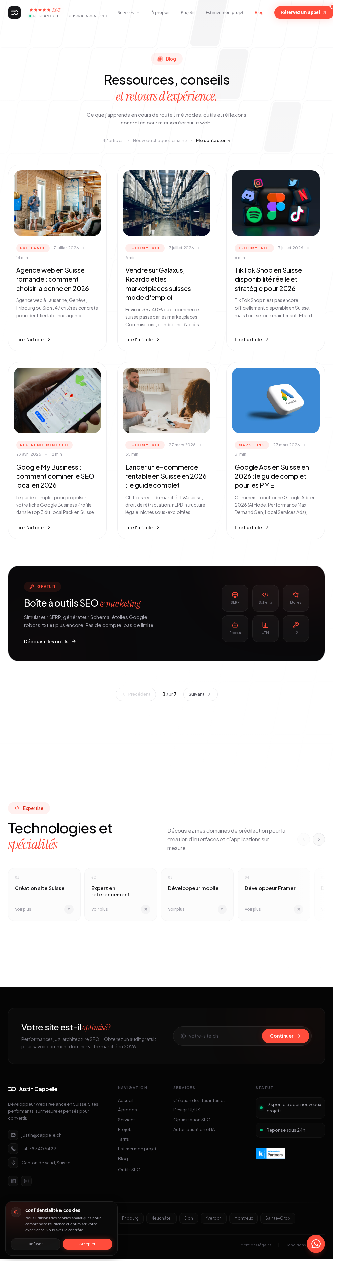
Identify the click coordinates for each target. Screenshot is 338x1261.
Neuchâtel (161, 1218)
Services (126, 12)
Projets (187, 12)
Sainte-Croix (277, 1218)
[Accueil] (14, 12)
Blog (259, 12)
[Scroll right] (319, 839)
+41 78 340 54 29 (39, 1148)
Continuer (281, 1036)
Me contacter (211, 140)
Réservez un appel (300, 12)
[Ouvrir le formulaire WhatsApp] (316, 1244)
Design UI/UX (186, 1109)
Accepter (87, 1244)
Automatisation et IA (194, 1129)
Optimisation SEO (192, 1119)
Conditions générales (305, 1245)
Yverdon (214, 1218)
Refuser (36, 1244)
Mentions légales (256, 1245)
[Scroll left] (303, 839)
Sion (188, 1218)
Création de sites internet (199, 1100)
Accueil (125, 1100)
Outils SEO (129, 1169)
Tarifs (123, 1139)
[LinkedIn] (13, 1181)
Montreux (243, 1218)
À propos (160, 12)
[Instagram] (26, 1181)
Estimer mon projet (225, 12)
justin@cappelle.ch (42, 1135)
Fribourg (130, 1218)
